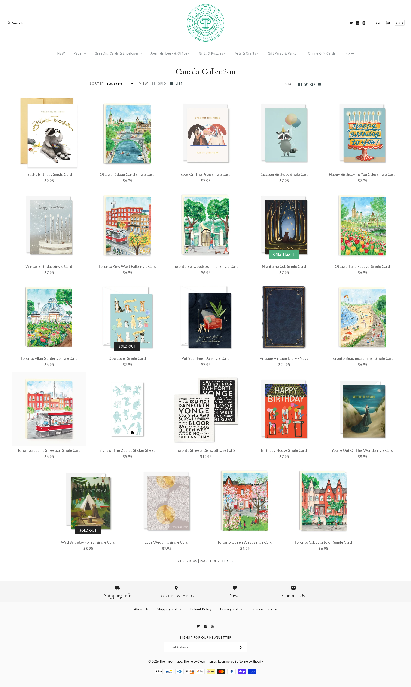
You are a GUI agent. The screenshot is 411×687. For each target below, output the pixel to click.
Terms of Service (264, 609)
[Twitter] (351, 23)
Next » (228, 561)
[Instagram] (363, 23)
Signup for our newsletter (205, 637)
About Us (141, 609)
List (179, 83)
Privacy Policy (231, 609)
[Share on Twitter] (306, 84)
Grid (162, 83)
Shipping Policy (169, 609)
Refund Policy (200, 609)
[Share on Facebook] (300, 84)
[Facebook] (357, 23)
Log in (349, 53)
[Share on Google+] (312, 84)
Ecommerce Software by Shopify (240, 661)
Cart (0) (383, 23)
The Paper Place (170, 661)
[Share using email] (319, 84)
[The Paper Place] (205, 7)
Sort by (97, 83)
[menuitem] (61, 53)
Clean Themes (207, 661)
